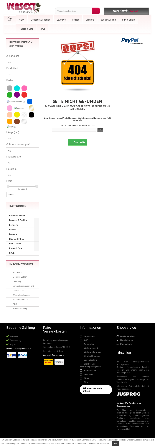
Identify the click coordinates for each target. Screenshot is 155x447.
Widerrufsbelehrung (21, 295)
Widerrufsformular (20, 299)
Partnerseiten (89, 370)
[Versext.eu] (28, 8)
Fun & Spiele (15, 244)
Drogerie (13, 234)
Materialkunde (126, 340)
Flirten (86, 378)
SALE (12, 253)
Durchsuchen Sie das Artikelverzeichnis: (77, 125)
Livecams (87, 374)
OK (115, 443)
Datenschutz (18, 290)
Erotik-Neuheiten (17, 215)
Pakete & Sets (15, 248)
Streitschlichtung (19, 308)
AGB (14, 304)
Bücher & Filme (16, 239)
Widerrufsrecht (90, 348)
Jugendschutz (89, 360)
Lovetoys (13, 225)
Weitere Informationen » (53, 355)
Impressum (17, 272)
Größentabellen (127, 336)
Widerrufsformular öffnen (93, 389)
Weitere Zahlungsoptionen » (18, 348)
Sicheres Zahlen (19, 277)
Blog (85, 382)
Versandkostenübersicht (23, 286)
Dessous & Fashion (18, 220)
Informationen (21, 264)
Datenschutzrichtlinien (99, 443)
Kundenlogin (125, 344)
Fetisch (12, 229)
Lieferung (16, 281)
